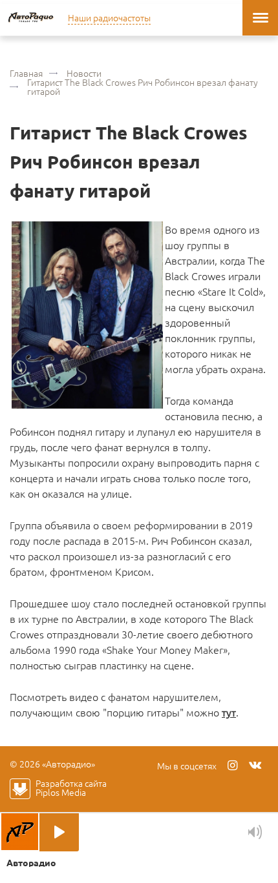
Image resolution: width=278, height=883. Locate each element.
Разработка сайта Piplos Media (71, 787)
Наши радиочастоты (109, 17)
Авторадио (30, 18)
